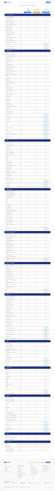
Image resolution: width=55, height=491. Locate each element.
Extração (7, 157)
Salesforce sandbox (8, 376)
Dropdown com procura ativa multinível (11, 106)
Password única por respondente (10, 412)
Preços (38, 2)
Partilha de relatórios (8, 301)
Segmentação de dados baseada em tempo (11, 352)
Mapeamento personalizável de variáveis (11, 256)
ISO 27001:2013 (7, 402)
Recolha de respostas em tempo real (10, 296)
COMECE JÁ (27, 12)
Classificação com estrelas (9, 87)
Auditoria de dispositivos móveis (10, 439)
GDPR (6, 404)
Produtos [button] (20, 2)
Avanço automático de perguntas (10, 240)
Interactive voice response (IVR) (10, 393)
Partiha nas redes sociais (9, 266)
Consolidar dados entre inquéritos (10, 330)
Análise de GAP (8, 355)
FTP (6, 391)
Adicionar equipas (8, 422)
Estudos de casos (6, 468)
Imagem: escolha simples (9, 93)
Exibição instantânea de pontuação (10, 165)
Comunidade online (33, 468)
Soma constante (8, 78)
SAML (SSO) (7, 424)
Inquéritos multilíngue (8, 222)
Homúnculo (7, 115)
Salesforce (7, 374)
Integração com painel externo (10, 245)
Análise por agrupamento (9, 346)
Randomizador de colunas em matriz (10, 172)
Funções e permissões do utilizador (10, 420)
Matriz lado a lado (8, 103)
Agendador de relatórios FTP (9, 334)
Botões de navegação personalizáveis (11, 194)
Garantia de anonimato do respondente (11, 417)
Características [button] (33, 2)
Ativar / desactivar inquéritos (9, 397)
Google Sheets (7, 369)
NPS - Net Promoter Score (45, 467)
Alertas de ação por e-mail (9, 247)
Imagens (7, 199)
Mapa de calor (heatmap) (9, 127)
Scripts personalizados (9, 175)
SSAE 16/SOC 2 (7, 407)
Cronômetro (7, 138)
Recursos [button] (28, 2)
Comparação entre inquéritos (9, 332)
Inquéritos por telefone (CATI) (9, 292)
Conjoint (7, 123)
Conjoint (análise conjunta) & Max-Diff (11, 46)
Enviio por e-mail (8, 268)
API (6, 371)
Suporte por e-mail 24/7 (9, 27)
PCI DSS (7, 409)
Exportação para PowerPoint (9, 314)
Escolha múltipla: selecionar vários (10, 54)
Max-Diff (7, 125)
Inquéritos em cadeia (8, 160)
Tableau (7, 389)
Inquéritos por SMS (8, 288)
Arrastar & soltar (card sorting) (10, 48)
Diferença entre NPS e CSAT (46, 468)
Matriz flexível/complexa (9, 113)
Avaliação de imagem (8, 96)
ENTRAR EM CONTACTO (37, 12)
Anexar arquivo (8, 108)
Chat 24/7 (7, 443)
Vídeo (6, 202)
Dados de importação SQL (9, 324)
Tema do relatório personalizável (10, 304)
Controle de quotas (8, 155)
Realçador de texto (8, 136)
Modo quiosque (8, 435)
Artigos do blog (6, 469)
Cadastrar (48, 2)
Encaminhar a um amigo (9, 219)
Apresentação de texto (9, 60)
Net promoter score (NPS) (9, 29)
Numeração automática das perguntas (11, 235)
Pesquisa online (19, 468)
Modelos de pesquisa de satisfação (46, 469)
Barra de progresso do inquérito (10, 196)
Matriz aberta (7, 98)
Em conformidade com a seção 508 (10, 414)
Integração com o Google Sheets (10, 22)
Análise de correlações (9, 357)
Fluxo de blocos (8, 177)
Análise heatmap (8, 44)
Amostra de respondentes (33, 469)
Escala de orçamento (8, 117)
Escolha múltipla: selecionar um (10, 52)
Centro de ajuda (37, 462)
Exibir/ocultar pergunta (9, 162)
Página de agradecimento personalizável (11, 24)
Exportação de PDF (8, 309)
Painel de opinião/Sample (9, 273)
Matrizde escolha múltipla (9, 69)
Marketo (7, 382)
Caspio (6, 387)
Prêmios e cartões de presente (10, 224)
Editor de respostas (8, 306)
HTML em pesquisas (8, 197)
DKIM (6, 290)
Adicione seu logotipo (8, 19)
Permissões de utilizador (9, 39)
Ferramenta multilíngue (9, 204)
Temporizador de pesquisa (9, 250)
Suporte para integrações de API (10, 450)
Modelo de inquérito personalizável (10, 209)
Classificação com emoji (9, 89)
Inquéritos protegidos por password (10, 399)
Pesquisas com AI (19, 467)
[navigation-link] (46, 0)
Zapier (6, 379)
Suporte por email (8, 445)
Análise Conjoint (8, 361)
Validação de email (8, 147)
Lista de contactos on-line (9, 271)
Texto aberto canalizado (9, 150)
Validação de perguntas (9, 142)
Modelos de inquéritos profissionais (10, 191)
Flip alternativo (8, 170)
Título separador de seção (9, 64)
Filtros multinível (8, 311)
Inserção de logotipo (8, 207)
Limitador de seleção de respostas (10, 145)
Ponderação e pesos (8, 336)
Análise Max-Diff (8, 363)
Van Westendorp (8, 119)
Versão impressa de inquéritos (10, 276)
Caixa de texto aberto (8, 76)
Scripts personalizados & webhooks (10, 40)
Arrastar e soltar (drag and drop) (10, 81)
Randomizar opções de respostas (10, 152)
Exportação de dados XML (9, 326)
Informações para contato (9, 72)
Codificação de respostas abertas (10, 321)
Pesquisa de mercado (20, 469)
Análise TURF (7, 365)
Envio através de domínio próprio (10, 286)
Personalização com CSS (9, 214)
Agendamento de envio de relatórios (10, 316)
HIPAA (6, 431)
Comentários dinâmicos (9, 167)
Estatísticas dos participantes (9, 299)
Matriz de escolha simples (9, 67)
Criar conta (48, 462)
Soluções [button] (24, 2)
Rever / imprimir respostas (9, 217)
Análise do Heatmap (8, 359)
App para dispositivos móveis (9, 34)
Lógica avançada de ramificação (10, 32)
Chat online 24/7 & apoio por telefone (10, 37)
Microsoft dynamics (8, 384)
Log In (49, 0)
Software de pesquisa (33, 467)
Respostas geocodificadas (9, 344)
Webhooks (7, 381)
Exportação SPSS (8, 319)
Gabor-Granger (8, 121)
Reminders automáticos (9, 282)
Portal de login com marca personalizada (11, 415)
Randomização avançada (9, 180)
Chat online (42, 462)
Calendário (7, 101)
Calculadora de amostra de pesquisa (8, 467)
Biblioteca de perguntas (9, 237)
